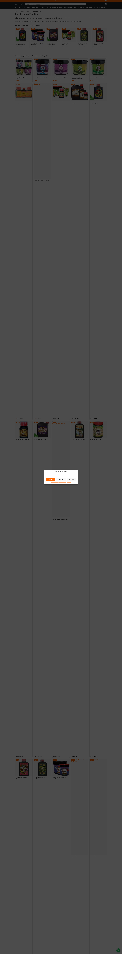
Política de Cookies (54, 482)
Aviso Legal (69, 482)
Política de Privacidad (62, 482)
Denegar (61, 479)
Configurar (71, 479)
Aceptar (50, 479)
